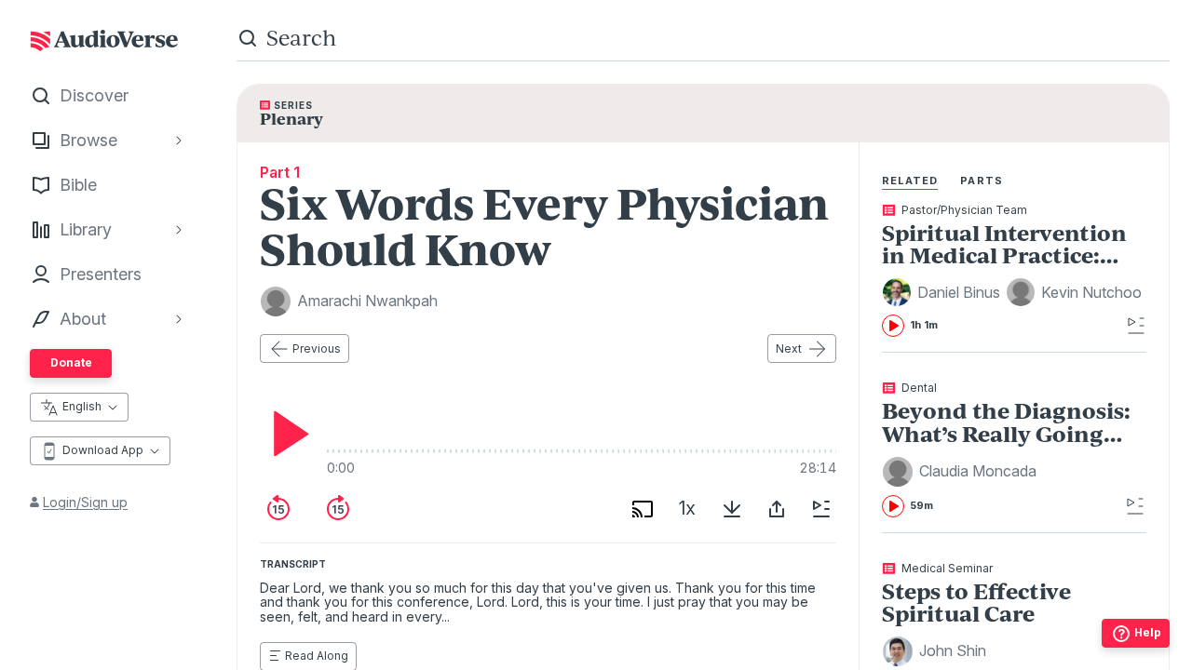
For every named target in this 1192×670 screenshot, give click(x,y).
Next (789, 348)
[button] (944, 292)
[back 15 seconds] (278, 509)
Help (1147, 632)
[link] (1014, 271)
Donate (71, 362)
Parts (981, 180)
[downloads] (732, 509)
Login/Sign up (85, 502)
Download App (102, 450)
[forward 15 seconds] (338, 509)
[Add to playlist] (821, 509)
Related (910, 180)
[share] (777, 509)
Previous (316, 348)
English (82, 406)
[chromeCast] (642, 509)
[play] (285, 433)
